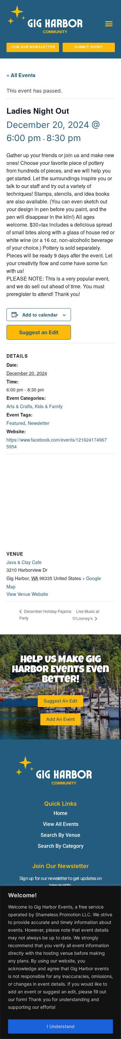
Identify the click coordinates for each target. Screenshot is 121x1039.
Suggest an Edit (38, 332)
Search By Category (61, 846)
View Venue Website (27, 594)
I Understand (61, 1026)
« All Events (20, 75)
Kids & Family (49, 406)
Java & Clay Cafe (24, 562)
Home (60, 813)
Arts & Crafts (19, 406)
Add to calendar (39, 314)
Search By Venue (60, 835)
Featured (15, 423)
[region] (60, 962)
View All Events (60, 824)
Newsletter (38, 423)
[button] (109, 24)
